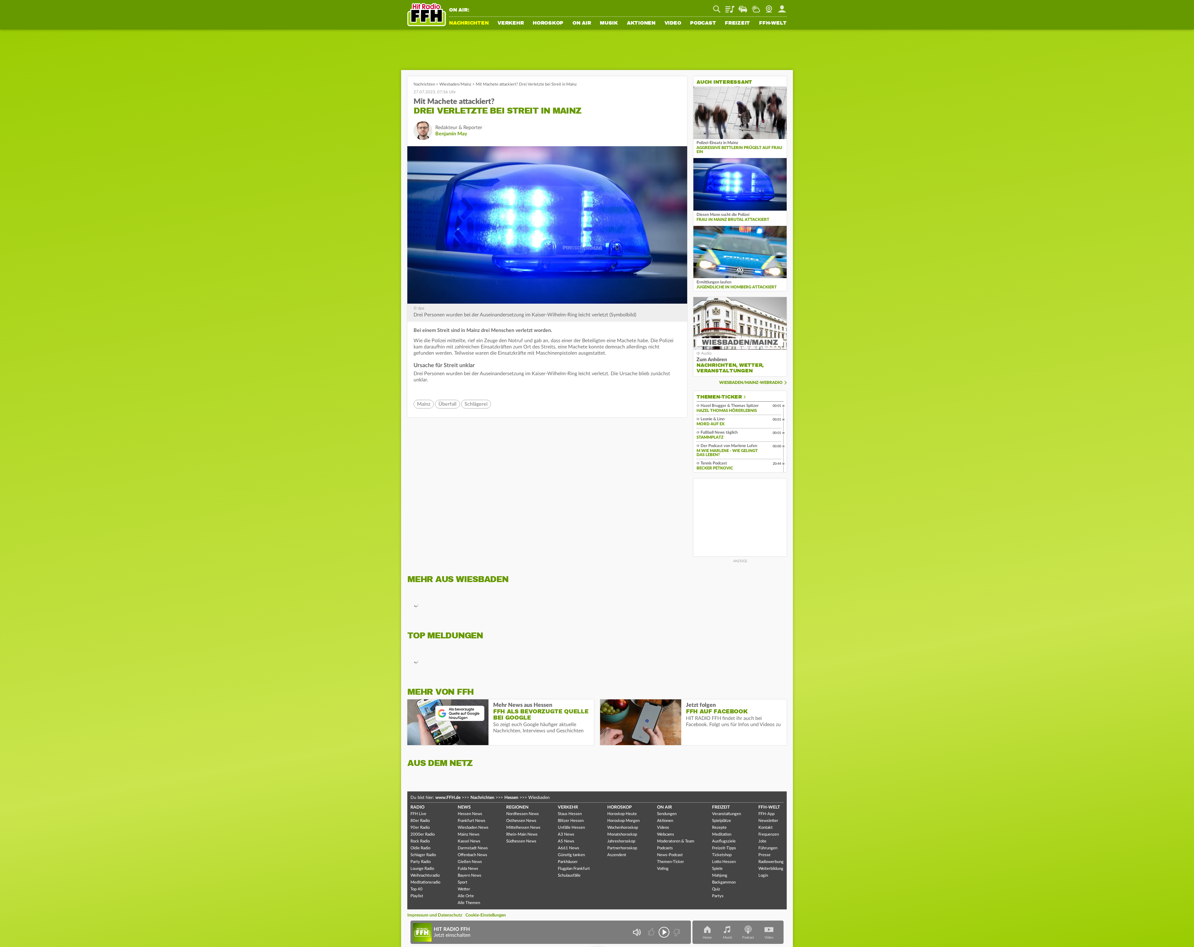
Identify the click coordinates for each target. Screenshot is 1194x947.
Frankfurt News (471, 821)
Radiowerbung (771, 862)
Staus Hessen (570, 814)
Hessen (511, 797)
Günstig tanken (571, 855)
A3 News (566, 835)
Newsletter (768, 821)
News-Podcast (670, 855)
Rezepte (719, 828)
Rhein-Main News (522, 835)
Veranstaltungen (726, 814)
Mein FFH (782, 6)
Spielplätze (721, 821)
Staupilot (742, 6)
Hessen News (470, 814)
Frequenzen (768, 835)
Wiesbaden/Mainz (455, 84)
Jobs (762, 841)
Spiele (717, 869)
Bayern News (469, 876)
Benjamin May (451, 133)
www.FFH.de (447, 797)
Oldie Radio (420, 848)
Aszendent (616, 855)
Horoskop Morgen (623, 821)
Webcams (665, 835)
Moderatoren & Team (675, 841)
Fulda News (468, 869)
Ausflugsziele (724, 841)
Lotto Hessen (724, 862)
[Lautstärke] (636, 932)
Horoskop (548, 23)
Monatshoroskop (622, 835)
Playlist (729, 6)
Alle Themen (469, 903)
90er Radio (420, 828)
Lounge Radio (422, 869)
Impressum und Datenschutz (434, 915)
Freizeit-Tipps (724, 848)
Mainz (423, 404)
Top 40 (416, 889)
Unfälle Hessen (571, 828)
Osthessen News (521, 821)
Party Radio (420, 862)
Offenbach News (472, 855)
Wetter (756, 6)
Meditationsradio (425, 882)
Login (763, 876)
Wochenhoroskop (622, 828)
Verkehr (510, 23)
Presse (764, 855)
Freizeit (737, 23)
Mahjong (719, 876)
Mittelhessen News (523, 828)
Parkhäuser (568, 862)
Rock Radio (420, 841)
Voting (663, 869)
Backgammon (724, 882)
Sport (462, 882)
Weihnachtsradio (425, 876)
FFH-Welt (773, 23)
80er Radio (420, 821)
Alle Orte (466, 896)
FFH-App (766, 814)
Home (707, 937)
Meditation (721, 835)
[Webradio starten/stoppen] (664, 932)
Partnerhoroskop (622, 848)
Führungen (767, 848)
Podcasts (665, 848)
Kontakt (765, 828)
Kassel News (469, 841)
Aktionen (641, 23)
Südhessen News (521, 841)
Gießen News (470, 862)
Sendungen (667, 814)
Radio (417, 807)
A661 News (568, 848)
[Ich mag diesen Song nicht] (676, 932)
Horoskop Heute (622, 814)
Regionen (517, 807)
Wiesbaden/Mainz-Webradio (751, 383)
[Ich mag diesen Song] (651, 932)
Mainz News (468, 835)
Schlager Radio (423, 855)
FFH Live (418, 814)
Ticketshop (722, 855)
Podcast (703, 23)
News (464, 807)
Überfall (447, 404)
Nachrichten (468, 23)
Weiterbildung (770, 869)
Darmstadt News (473, 848)
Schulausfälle (569, 876)
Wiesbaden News (473, 828)
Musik (609, 23)
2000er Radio (422, 835)
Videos (663, 828)
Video (672, 23)
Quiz (716, 889)
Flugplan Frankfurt (574, 869)
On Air (581, 23)
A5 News (566, 841)
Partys (718, 896)
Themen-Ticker (719, 397)
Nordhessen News (522, 814)
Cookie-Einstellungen (485, 915)
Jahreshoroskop (621, 841)
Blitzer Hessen (571, 821)
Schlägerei (476, 404)
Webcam (769, 6)
